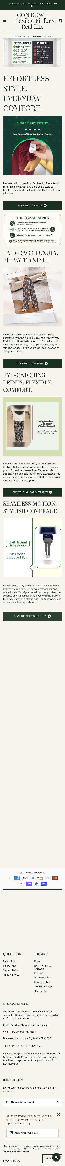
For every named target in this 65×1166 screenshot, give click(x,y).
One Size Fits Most (43, 977)
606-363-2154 (28, 1031)
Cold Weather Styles (44, 986)
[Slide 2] (6, 801)
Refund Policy (10, 961)
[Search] (54, 20)
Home (37, 961)
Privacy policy (11, 1161)
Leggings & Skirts (42, 982)
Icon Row (38, 973)
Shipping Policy (10, 970)
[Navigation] (4, 20)
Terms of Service (11, 974)
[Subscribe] (58, 1102)
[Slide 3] (9, 801)
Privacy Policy (9, 965)
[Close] (58, 1114)
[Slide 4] (12, 801)
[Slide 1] (3, 801)
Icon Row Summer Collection (43, 967)
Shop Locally (40, 991)
